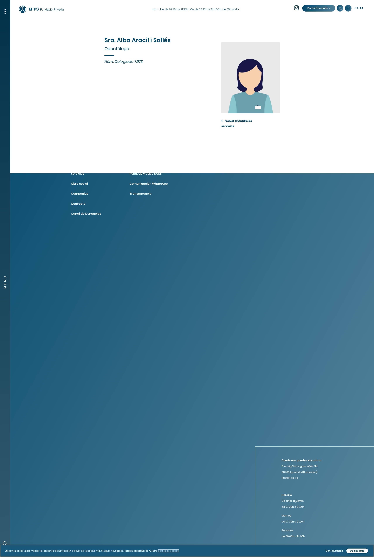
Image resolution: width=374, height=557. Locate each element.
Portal (317, 8)
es (361, 8)
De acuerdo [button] (357, 550)
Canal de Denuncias (86, 214)
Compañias (79, 194)
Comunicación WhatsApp (149, 184)
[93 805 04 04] (340, 8)
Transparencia (140, 194)
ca (356, 8)
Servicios (77, 174)
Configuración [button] (334, 550)
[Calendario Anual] (348, 8)
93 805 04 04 (290, 478)
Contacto (78, 204)
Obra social (79, 184)
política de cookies (168, 550)
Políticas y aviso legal (146, 174)
